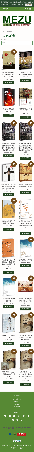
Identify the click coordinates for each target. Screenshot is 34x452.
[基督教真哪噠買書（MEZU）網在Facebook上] (10, 416)
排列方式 (4, 40)
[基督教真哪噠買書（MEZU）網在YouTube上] (13, 420)
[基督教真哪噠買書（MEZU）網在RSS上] (21, 420)
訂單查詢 (17, 407)
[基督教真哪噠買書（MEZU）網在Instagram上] (24, 416)
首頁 (2, 31)
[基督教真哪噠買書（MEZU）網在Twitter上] (5, 416)
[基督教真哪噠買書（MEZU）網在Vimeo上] (17, 420)
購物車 (29, 9)
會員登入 (17, 401)
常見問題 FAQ (17, 399)
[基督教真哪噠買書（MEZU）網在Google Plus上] (19, 416)
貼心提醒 (28, 4)
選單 (6, 9)
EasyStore (17, 448)
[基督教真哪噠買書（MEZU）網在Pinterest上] (14, 416)
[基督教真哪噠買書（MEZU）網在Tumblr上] (28, 416)
